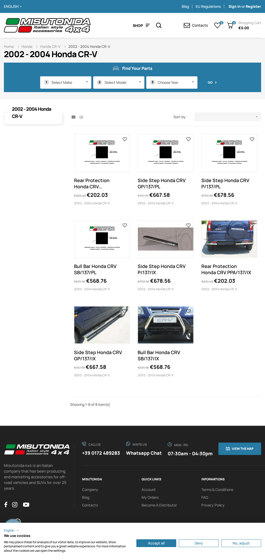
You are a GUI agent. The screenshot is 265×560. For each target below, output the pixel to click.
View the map (243, 448)
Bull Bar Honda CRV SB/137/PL (95, 269)
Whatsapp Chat (144, 453)
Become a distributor (159, 505)
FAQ (204, 497)
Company (90, 489)
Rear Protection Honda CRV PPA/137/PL (91, 183)
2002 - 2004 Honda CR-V (92, 203)
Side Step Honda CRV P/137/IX (162, 269)
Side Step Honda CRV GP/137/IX (98, 355)
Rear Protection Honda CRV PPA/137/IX (226, 269)
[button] (11, 530)
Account (149, 489)
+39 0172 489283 (101, 453)
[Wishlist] (217, 25)
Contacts (90, 505)
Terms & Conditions (217, 489)
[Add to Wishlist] (125, 139)
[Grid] (73, 117)
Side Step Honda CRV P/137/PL (225, 183)
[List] (81, 117)
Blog (185, 6)
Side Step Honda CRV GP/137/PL (162, 183)
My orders (150, 497)
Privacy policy (213, 505)
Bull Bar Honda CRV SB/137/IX (159, 355)
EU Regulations (208, 6)
